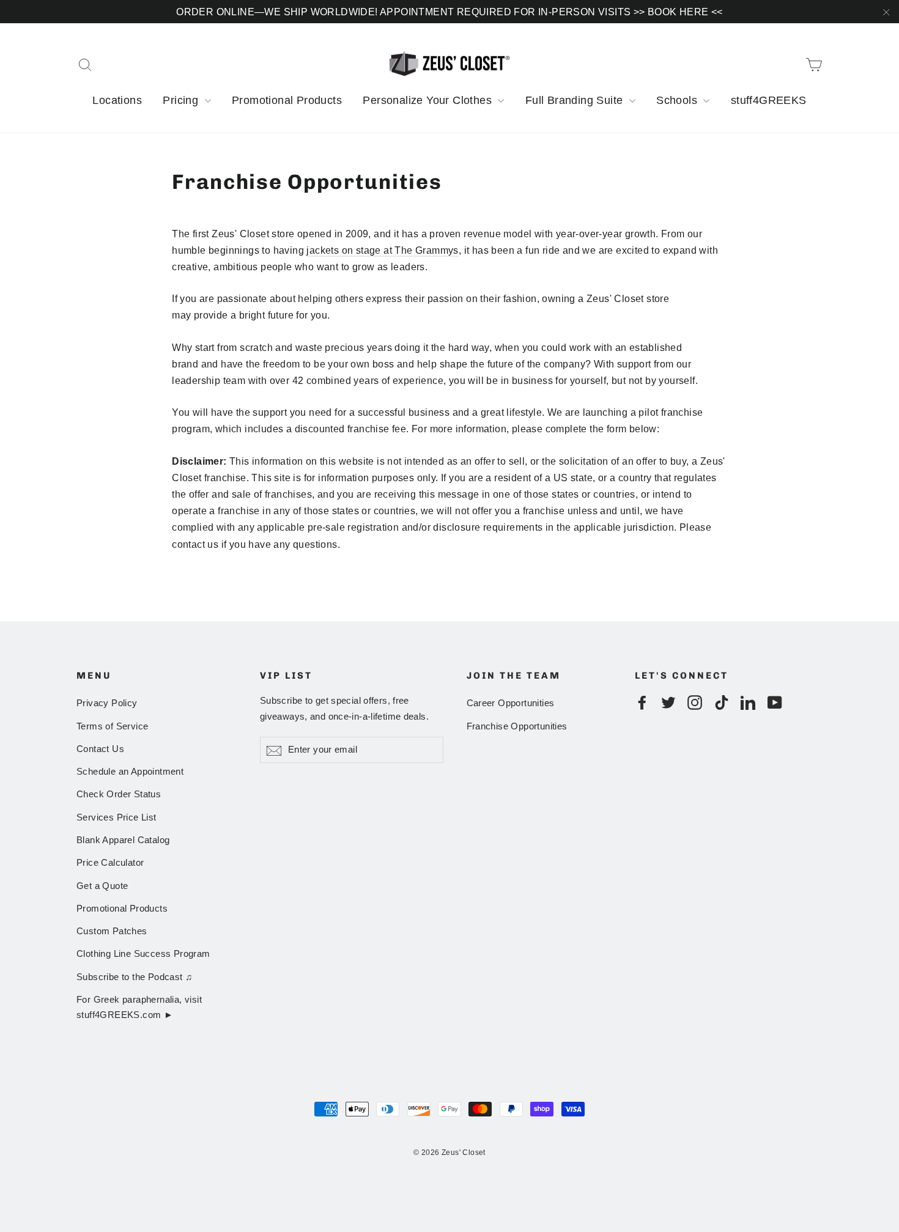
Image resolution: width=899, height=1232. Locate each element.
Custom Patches (111, 931)
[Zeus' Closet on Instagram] (694, 701)
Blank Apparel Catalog (122, 840)
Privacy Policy (107, 703)
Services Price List (116, 817)
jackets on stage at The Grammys (382, 250)
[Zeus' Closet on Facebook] (642, 701)
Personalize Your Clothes (429, 100)
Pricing (182, 100)
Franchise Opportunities (517, 726)
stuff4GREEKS (769, 100)
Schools (678, 100)
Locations (117, 100)
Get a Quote (102, 886)
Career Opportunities (511, 703)
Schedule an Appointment (129, 771)
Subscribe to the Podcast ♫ (134, 977)
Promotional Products (287, 100)
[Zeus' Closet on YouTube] (775, 701)
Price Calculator (110, 863)
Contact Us (100, 749)
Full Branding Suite (575, 100)
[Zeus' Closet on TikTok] (721, 701)
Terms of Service (112, 726)
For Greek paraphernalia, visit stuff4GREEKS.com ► (139, 1007)
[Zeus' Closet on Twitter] (668, 701)
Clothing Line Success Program (143, 954)
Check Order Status (118, 794)
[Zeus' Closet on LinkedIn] (748, 701)
